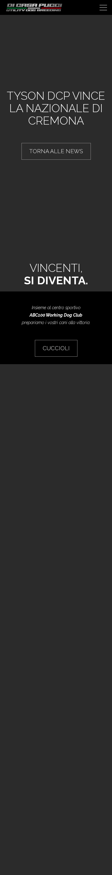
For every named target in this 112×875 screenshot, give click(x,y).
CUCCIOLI (56, 348)
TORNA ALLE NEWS (56, 151)
